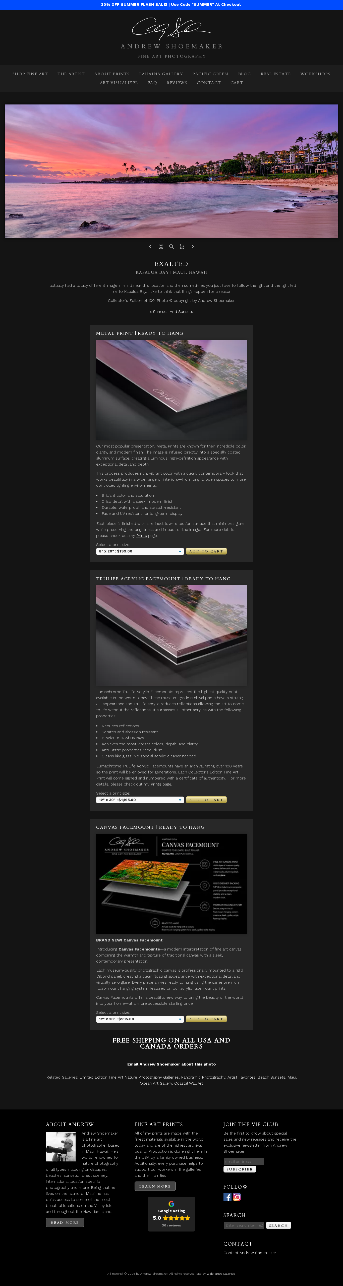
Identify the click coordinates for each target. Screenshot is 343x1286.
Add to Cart (206, 551)
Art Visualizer (119, 83)
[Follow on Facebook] (227, 1197)
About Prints (112, 74)
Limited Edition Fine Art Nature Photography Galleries (129, 1077)
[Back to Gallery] (161, 248)
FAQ (152, 83)
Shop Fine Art (30, 74)
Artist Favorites (241, 1077)
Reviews (177, 83)
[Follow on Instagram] (237, 1197)
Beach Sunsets (271, 1077)
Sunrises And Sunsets (173, 311)
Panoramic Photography (203, 1077)
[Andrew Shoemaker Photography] (171, 54)
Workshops (315, 74)
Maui (292, 1077)
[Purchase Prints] (182, 248)
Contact (209, 83)
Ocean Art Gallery (156, 1083)
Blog (244, 74)
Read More (65, 1222)
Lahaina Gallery (161, 74)
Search (278, 1225)
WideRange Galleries (221, 1273)
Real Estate (276, 74)
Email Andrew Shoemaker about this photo (171, 1064)
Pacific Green (210, 74)
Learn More (155, 1186)
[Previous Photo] (150, 248)
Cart (237, 83)
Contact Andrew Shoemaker (249, 1252)
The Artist (71, 74)
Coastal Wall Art (188, 1083)
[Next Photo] (192, 248)
